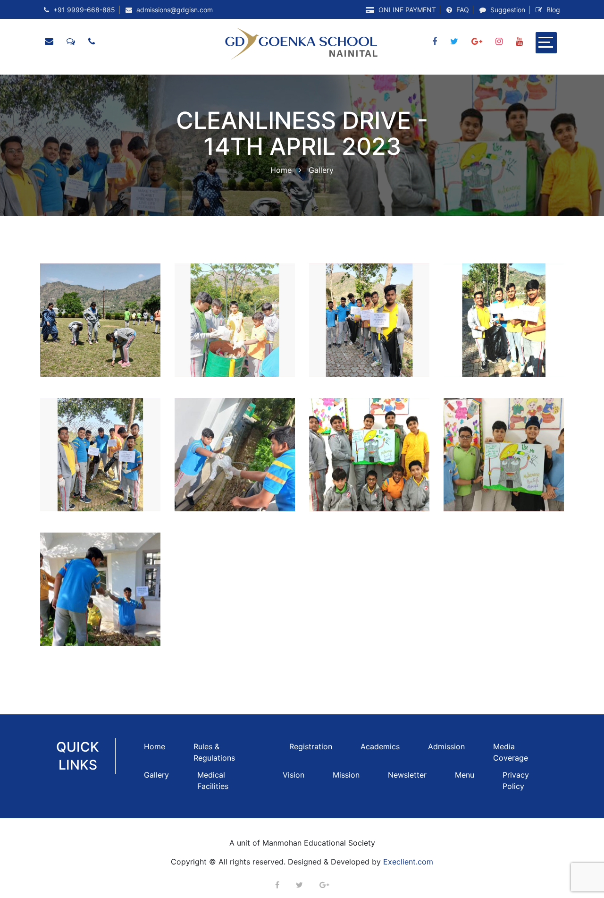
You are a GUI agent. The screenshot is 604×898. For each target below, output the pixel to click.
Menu (464, 774)
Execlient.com (408, 861)
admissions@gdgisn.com (173, 10)
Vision (293, 774)
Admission (446, 746)
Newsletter (407, 774)
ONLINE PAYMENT (406, 10)
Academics (380, 746)
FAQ (461, 10)
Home (281, 170)
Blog (552, 10)
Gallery (156, 774)
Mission (346, 774)
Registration (310, 746)
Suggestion (506, 10)
